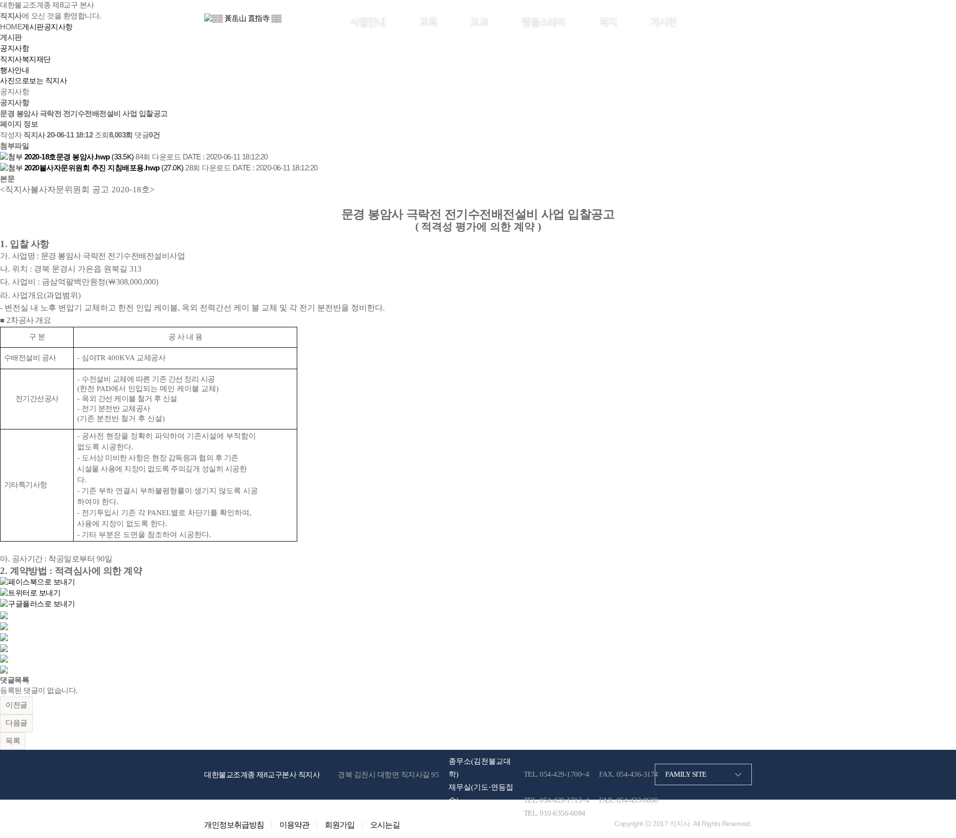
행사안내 (14, 70)
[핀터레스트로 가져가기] (4, 647)
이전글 (16, 705)
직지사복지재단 (25, 59)
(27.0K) (104, 168)
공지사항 (14, 48)
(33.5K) (79, 157)
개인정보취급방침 (234, 825)
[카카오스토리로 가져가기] (4, 615)
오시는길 (385, 825)
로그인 (708, 21)
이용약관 (294, 825)
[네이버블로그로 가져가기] (4, 669)
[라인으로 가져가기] (4, 626)
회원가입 (736, 21)
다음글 (16, 723)
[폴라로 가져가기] (4, 637)
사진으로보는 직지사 (33, 81)
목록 (12, 741)
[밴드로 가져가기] (4, 658)
